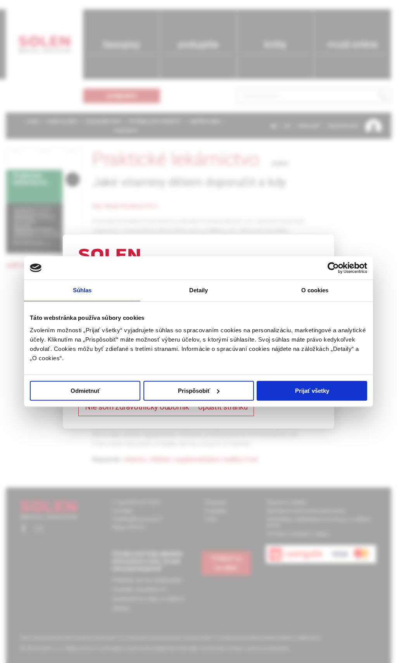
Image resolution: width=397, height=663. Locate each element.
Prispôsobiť (194, 390)
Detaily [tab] (198, 290)
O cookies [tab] (315, 290)
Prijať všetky (312, 390)
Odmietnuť (85, 390)
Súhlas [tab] (82, 290)
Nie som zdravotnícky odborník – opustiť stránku (166, 406)
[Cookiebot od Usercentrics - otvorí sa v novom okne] (333, 268)
